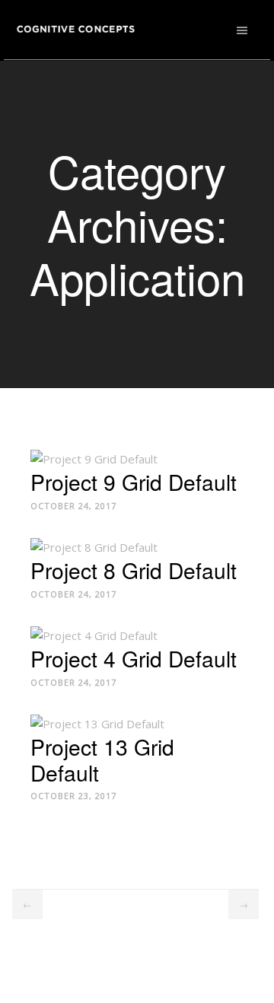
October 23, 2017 (73, 795)
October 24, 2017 (73, 505)
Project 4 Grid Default (133, 657)
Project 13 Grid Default (102, 759)
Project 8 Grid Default (133, 569)
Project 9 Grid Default (133, 481)
